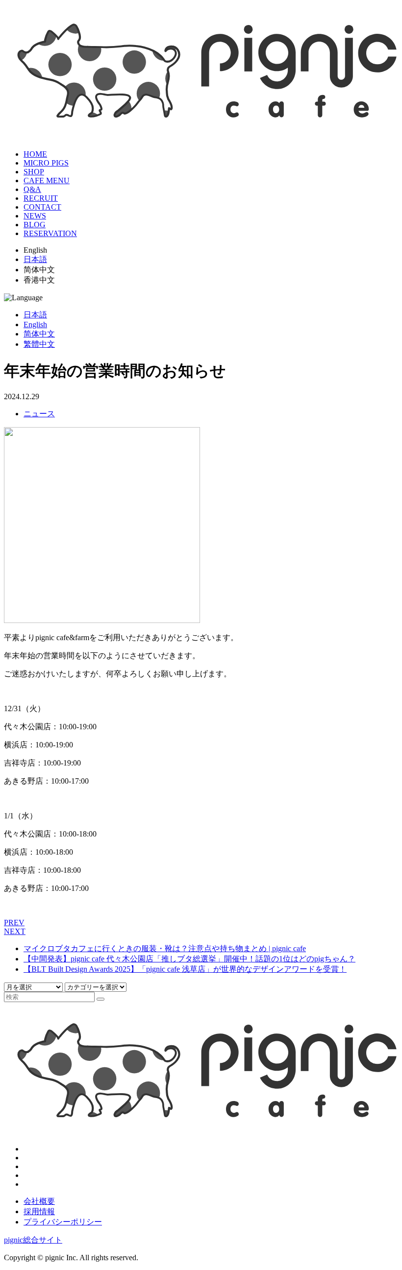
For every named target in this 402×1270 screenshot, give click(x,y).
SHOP (34, 172)
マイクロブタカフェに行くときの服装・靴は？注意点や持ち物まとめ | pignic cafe (165, 948)
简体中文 (39, 334)
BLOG (35, 224)
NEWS (35, 216)
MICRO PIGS (46, 163)
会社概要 (39, 1201)
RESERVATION (50, 233)
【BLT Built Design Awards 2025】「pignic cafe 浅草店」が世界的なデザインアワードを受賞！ (185, 969)
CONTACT (42, 207)
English (35, 324)
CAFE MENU (47, 180)
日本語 (35, 259)
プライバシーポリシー (63, 1222)
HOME (35, 154)
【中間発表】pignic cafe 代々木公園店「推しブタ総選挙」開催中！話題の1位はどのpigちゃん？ (189, 959)
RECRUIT (41, 198)
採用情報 (39, 1211)
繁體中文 (39, 344)
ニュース (39, 413)
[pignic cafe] (201, 130)
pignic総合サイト (33, 1240)
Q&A (32, 189)
